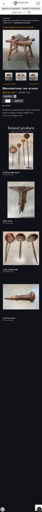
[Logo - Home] (21, 2)
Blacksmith (8, 23)
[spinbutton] (8, 100)
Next (35, 50)
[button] (38, 3)
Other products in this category (18, 27)
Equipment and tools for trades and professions (20, 21)
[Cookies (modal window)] (2, 509)
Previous (7, 50)
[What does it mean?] (16, 92)
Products (5, 18)
